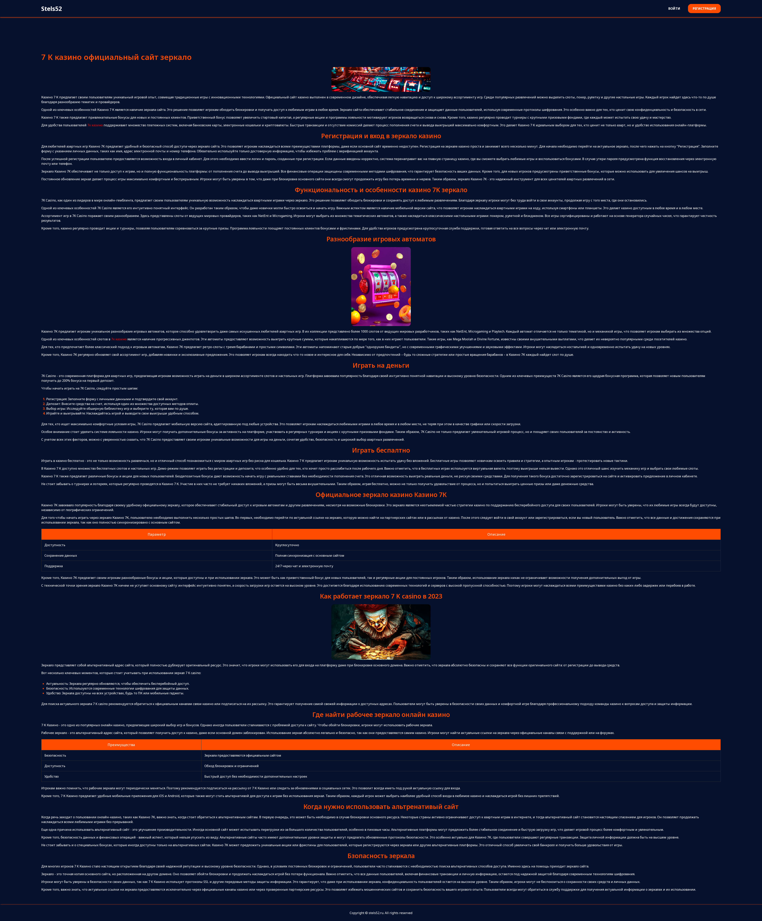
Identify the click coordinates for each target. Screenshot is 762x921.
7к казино (95, 125)
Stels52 (51, 9)
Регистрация (704, 8)
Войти (674, 8)
